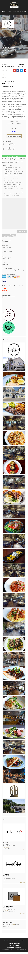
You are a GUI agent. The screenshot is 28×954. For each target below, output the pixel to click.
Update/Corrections (8, 66)
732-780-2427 (6, 847)
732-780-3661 (6, 910)
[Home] (14, 5)
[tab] (6, 235)
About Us (10, 943)
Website (14, 131)
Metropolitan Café (8, 906)
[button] (14, 70)
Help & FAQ (17, 943)
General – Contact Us (20, 949)
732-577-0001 (5, 52)
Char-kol (5, 842)
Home (3, 11)
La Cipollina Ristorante (6, 875)
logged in (12, 924)
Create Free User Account (19, 11)
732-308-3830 (6, 880)
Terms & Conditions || (14, 945)
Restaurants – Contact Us (14, 947)
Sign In (9, 11)
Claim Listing (21, 66)
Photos (6, 235)
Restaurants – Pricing (7, 949)
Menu (3, 79)
